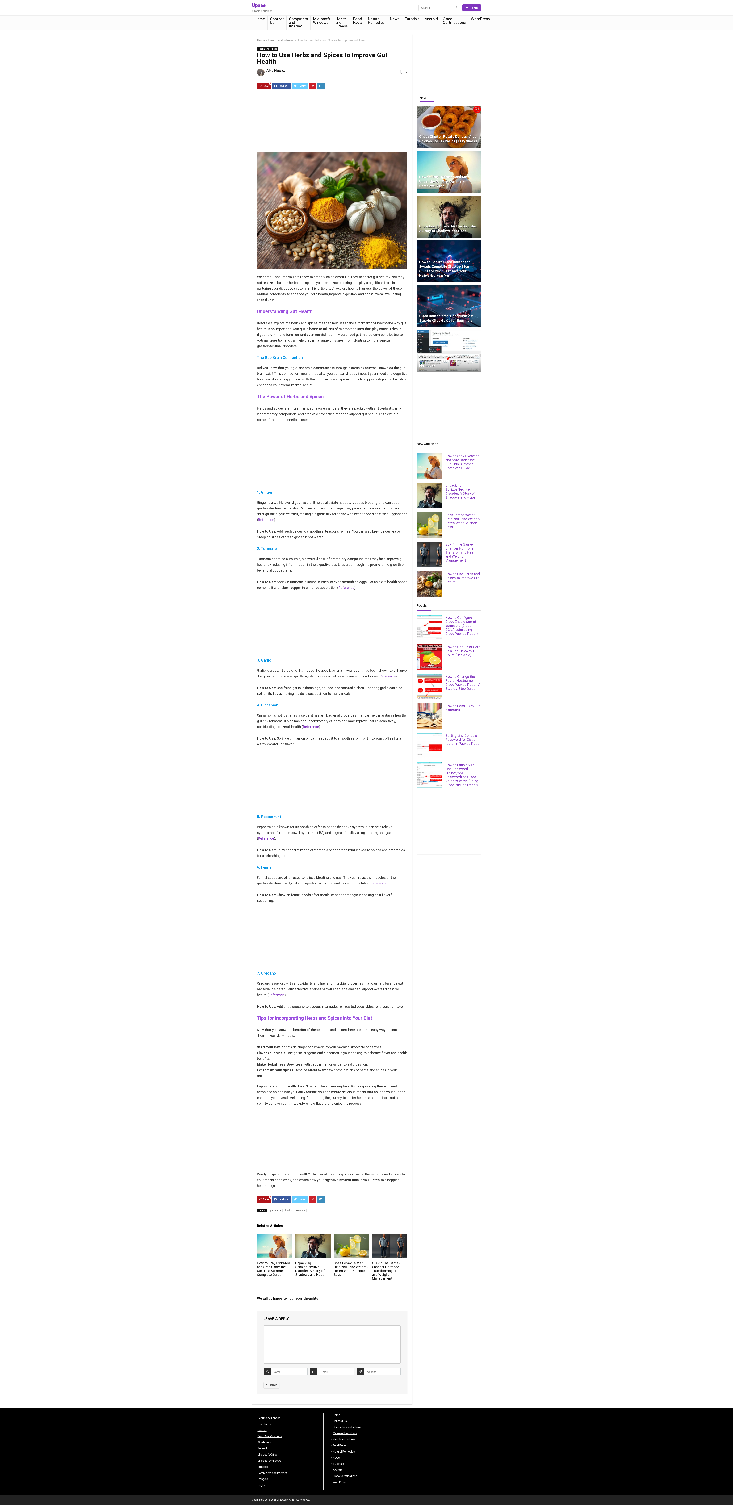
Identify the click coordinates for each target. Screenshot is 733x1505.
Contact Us (277, 21)
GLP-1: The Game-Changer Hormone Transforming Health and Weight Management (387, 1270)
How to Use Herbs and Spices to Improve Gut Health (462, 578)
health (288, 1210)
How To (300, 1210)
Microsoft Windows (321, 21)
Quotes (262, 1430)
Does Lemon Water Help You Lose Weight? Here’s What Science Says (351, 1269)
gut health (275, 1210)
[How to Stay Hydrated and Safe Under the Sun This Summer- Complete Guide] (449, 152)
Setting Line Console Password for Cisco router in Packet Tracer (463, 740)
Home (474, 8)
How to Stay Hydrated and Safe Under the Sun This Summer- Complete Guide (273, 1269)
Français (263, 1479)
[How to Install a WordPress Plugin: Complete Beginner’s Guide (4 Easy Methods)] (449, 332)
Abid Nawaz (275, 70)
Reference (266, 520)
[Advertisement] (332, 123)
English (262, 1485)
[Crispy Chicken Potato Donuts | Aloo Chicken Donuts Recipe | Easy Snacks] (449, 107)
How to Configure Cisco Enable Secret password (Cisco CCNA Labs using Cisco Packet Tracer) (461, 626)
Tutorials (412, 19)
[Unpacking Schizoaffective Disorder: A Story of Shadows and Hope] (449, 197)
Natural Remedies (376, 21)
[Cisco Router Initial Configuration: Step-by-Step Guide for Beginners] (449, 287)
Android (431, 19)
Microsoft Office (268, 1454)
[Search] (455, 8)
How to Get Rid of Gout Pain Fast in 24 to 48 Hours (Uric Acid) (462, 651)
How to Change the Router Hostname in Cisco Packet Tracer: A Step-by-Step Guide (462, 683)
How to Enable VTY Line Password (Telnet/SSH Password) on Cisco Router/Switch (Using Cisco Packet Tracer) (461, 775)
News (395, 19)
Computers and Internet (298, 22)
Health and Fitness (341, 22)
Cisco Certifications (454, 21)
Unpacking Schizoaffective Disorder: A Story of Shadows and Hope (310, 1269)
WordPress (480, 19)
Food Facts (358, 21)
